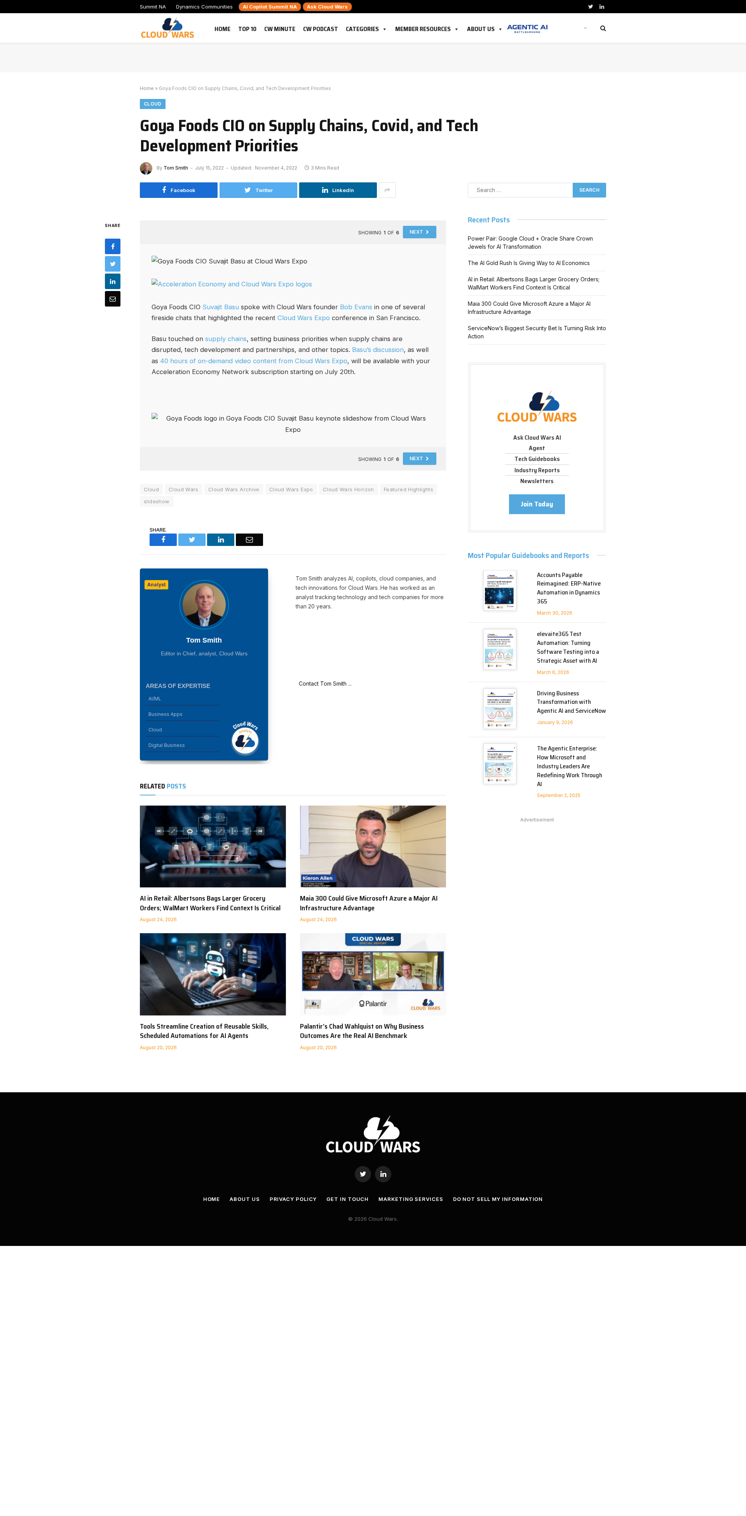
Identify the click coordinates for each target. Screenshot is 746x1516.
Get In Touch (347, 1199)
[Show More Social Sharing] (387, 190)
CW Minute (279, 27)
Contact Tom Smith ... (324, 683)
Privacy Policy (293, 1199)
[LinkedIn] (112, 281)
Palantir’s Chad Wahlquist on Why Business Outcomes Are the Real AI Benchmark (362, 1031)
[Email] (112, 298)
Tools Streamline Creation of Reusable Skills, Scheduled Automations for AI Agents (204, 1031)
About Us (481, 27)
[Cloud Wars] (168, 28)
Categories (362, 27)
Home (222, 27)
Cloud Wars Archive (234, 489)
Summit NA (153, 6)
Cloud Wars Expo (303, 318)
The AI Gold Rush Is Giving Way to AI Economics (529, 263)
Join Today (537, 504)
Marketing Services (410, 1199)
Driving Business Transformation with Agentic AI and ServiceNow (571, 702)
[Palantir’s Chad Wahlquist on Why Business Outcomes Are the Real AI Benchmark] (373, 974)
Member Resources (423, 27)
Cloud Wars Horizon (348, 489)
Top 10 (247, 27)
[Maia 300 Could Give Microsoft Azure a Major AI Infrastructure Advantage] (373, 847)
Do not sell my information (498, 1199)
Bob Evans (356, 307)
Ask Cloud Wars (327, 6)
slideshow (157, 501)
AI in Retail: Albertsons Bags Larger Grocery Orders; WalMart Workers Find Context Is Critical (210, 903)
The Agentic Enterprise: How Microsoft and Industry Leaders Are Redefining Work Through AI (569, 766)
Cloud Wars (184, 489)
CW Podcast (320, 27)
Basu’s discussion (378, 349)
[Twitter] (112, 263)
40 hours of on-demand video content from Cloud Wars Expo (253, 361)
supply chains (226, 339)
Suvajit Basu (220, 307)
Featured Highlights (408, 489)
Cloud (153, 104)
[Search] (602, 28)
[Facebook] (112, 246)
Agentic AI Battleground (527, 24)
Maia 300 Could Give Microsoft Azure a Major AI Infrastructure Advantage (368, 903)
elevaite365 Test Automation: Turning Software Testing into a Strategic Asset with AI (568, 647)
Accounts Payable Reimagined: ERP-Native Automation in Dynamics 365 (569, 588)
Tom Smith (176, 168)
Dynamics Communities (204, 6)
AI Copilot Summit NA (270, 6)
